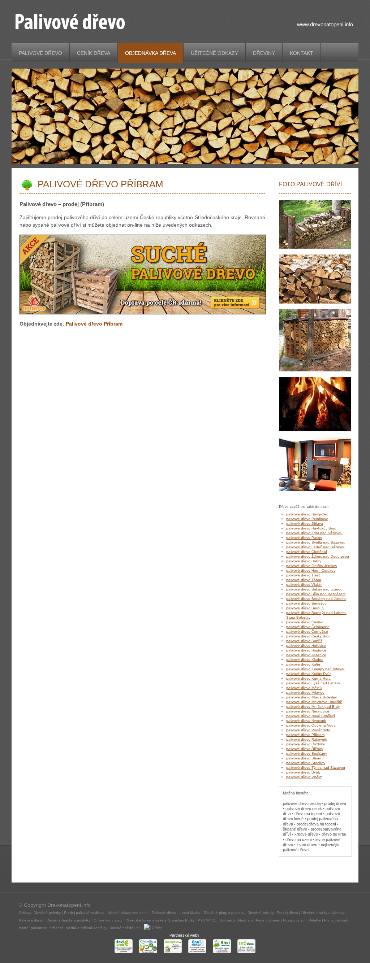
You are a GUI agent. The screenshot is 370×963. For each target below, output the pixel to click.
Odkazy (25, 913)
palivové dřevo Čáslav (304, 622)
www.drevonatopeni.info (325, 24)
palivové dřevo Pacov (304, 538)
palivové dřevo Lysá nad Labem (313, 683)
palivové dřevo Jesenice (306, 655)
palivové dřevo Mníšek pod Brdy (313, 707)
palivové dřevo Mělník (304, 688)
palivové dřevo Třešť (303, 575)
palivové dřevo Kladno (304, 660)
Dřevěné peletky (47, 913)
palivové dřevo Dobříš (304, 641)
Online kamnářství (109, 920)
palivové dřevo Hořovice (306, 646)
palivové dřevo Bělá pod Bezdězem (315, 594)
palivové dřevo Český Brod (308, 636)
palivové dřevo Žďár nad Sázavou (314, 533)
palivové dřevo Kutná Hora (308, 678)
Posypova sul (294, 920)
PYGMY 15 (207, 920)
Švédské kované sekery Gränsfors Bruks (160, 920)
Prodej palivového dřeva (84, 913)
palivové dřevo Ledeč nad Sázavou (315, 547)
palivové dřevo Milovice (305, 692)
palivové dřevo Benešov (306, 603)
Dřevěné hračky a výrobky (322, 913)
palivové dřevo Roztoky (305, 744)
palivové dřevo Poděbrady (308, 730)
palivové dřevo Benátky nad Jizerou (316, 599)
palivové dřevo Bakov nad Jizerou (314, 589)
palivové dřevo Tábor (303, 580)
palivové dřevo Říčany (304, 749)
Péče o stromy (268, 920)
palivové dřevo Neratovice (307, 711)
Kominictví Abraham (236, 920)
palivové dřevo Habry (303, 561)
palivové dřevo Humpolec (307, 514)
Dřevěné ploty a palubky (224, 913)
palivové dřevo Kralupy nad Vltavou (315, 669)
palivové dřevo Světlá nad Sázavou (315, 542)
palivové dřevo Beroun (305, 608)
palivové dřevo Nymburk (306, 721)
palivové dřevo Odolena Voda (311, 725)
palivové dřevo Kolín (303, 664)
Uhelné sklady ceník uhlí (128, 913)
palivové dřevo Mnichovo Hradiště (314, 702)
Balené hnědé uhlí (125, 928)
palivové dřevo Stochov (305, 763)
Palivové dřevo (164, 913)
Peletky (315, 920)
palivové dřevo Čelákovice (308, 627)
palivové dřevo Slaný (303, 758)
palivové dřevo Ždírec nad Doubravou (317, 556)
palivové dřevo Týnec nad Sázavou (315, 768)
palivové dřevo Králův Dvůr (308, 674)
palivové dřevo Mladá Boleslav (311, 697)
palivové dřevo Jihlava (304, 524)
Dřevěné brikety (261, 913)
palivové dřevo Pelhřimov (307, 519)
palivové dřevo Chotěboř (306, 552)
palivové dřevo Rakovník (306, 739)
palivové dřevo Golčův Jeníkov (311, 566)
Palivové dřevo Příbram (94, 324)
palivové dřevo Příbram (305, 735)
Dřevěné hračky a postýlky (68, 920)
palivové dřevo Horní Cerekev (310, 570)
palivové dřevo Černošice (307, 631)
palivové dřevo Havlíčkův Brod (311, 528)
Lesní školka (190, 913)
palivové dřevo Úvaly (303, 772)
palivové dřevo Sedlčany (306, 753)
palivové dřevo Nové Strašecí (310, 716)
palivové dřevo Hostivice (306, 650)
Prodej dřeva (287, 913)
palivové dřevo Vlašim (304, 585)
